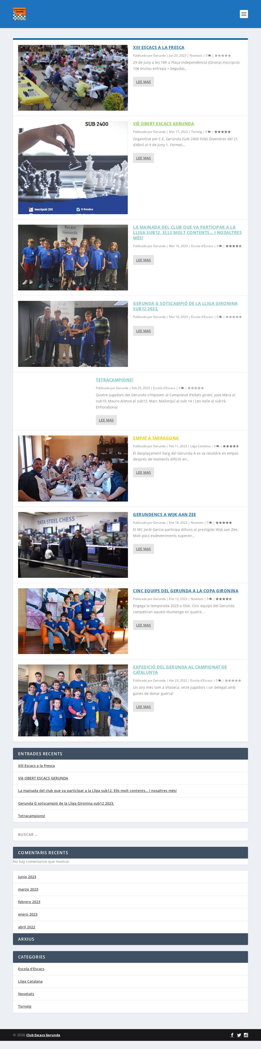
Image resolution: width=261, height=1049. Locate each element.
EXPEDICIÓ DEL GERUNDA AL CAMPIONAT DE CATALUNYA (180, 669)
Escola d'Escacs (202, 246)
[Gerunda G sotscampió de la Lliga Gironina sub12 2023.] (73, 334)
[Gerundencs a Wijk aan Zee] (73, 545)
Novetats (196, 55)
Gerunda (159, 55)
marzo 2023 (28, 889)
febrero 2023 (29, 901)
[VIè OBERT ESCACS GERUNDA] (73, 167)
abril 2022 (26, 927)
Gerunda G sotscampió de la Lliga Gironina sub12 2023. (185, 306)
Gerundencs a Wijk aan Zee (164, 514)
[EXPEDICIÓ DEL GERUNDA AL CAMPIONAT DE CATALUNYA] (73, 700)
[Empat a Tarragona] (73, 468)
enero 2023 (27, 914)
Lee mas (143, 81)
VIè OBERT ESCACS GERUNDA (163, 123)
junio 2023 (27, 876)
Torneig (196, 132)
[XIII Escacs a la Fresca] (73, 78)
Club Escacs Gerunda (43, 1035)
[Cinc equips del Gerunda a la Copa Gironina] (73, 621)
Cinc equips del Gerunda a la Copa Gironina (185, 591)
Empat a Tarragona (156, 438)
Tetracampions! (114, 380)
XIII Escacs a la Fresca (159, 47)
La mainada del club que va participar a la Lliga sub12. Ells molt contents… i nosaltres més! (187, 232)
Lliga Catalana (200, 446)
